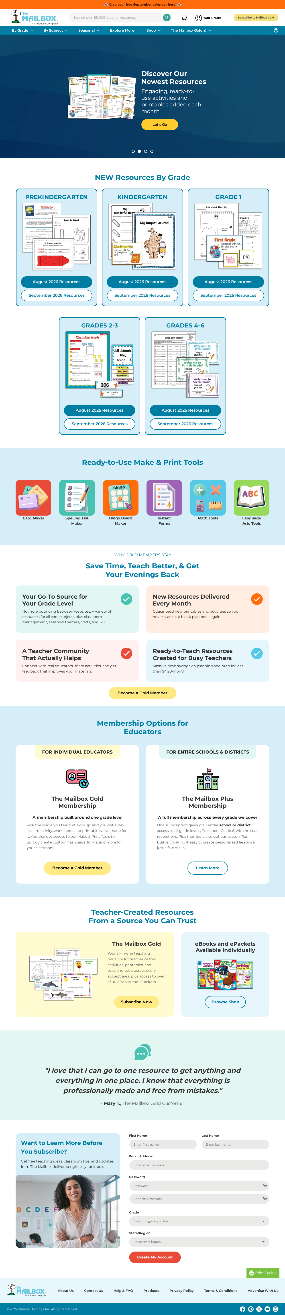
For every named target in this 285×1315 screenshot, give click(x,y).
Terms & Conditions (220, 1291)
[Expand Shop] (159, 30)
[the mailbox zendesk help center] (276, 30)
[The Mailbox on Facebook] (242, 1309)
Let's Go (143, 124)
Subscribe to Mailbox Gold (256, 17)
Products (151, 1291)
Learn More (212, 867)
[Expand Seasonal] (98, 30)
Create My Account (155, 1257)
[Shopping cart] (183, 18)
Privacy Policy (182, 1291)
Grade (134, 1212)
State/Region (140, 1233)
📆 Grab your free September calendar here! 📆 (142, 4)
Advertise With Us (263, 1291)
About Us (66, 1291)
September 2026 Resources (57, 295)
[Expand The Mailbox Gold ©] (209, 30)
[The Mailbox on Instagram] (275, 1309)
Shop (151, 30)
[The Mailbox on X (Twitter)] (259, 1309)
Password (137, 1177)
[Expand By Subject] (66, 30)
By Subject (53, 30)
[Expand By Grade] (31, 30)
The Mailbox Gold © (188, 30)
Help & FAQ (123, 1291)
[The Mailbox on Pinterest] (251, 1309)
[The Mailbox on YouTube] (267, 1309)
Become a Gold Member (142, 693)
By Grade (20, 30)
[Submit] (167, 17)
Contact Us (93, 1291)
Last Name (210, 1136)
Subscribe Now (136, 1002)
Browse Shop (225, 1002)
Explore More (122, 30)
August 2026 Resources (56, 281)
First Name (138, 1136)
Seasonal (86, 30)
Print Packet (265, 1273)
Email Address (141, 1156)
